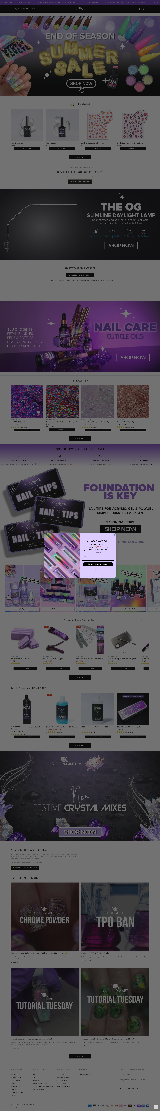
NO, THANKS (98, 569)
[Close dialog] (114, 535)
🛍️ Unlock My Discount (98, 564)
